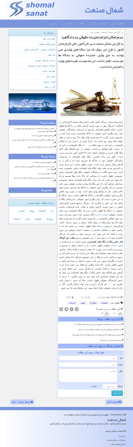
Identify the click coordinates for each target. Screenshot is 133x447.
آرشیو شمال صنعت (117, 444)
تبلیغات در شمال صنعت (116, 440)
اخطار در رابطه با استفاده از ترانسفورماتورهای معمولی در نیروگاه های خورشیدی (34, 130)
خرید (27, 218)
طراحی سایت (48, 71)
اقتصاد (105, 303)
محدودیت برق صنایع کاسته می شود (41, 147)
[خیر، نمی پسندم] (106, 313)
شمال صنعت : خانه (21, 402)
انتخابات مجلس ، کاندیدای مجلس (39, 49)
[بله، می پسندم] (120, 313)
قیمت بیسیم (49, 82)
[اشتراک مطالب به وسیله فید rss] (61, 309)
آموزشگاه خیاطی (47, 44)
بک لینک (51, 55)
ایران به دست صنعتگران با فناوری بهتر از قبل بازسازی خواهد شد (98, 324)
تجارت (21, 210)
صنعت (78, 24)
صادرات (65, 24)
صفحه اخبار (113, 402)
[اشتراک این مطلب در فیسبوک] (71, 309)
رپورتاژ (52, 24)
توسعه (38, 218)
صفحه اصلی (116, 24)
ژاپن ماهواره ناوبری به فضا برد (43, 162)
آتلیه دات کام (49, 39)
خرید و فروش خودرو (45, 60)
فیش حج (51, 76)
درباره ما (122, 436)
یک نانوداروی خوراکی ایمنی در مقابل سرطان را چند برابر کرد (100, 329)
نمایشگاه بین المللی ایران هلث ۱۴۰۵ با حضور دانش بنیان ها (33, 141)
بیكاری (93, 303)
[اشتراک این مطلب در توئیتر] (66, 309)
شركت (105, 214)
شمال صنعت (104, 10)
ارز (51, 210)
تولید (83, 303)
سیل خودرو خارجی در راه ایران (111, 340)
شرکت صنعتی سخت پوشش (41, 65)
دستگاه (100, 226)
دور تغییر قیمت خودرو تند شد (43, 135)
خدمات (114, 245)
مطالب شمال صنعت (95, 24)
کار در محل (49, 87)
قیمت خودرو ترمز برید (46, 173)
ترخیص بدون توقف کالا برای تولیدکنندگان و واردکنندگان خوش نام (97, 335)
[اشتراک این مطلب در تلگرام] (76, 309)
